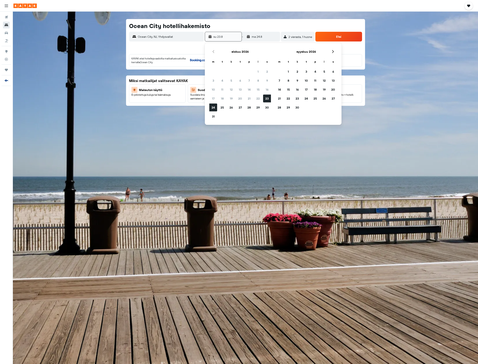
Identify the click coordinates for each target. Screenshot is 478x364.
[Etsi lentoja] (6, 17)
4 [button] (222, 80)
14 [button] (249, 89)
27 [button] (240, 107)
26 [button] (231, 107)
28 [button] (249, 107)
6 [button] (240, 80)
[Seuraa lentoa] (6, 59)
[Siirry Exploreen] (6, 51)
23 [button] (267, 98)
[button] (6, 6)
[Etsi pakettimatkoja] (6, 40)
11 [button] (222, 89)
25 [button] (222, 107)
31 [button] (213, 116)
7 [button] (249, 80)
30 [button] (267, 107)
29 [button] (258, 107)
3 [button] (213, 80)
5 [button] (231, 80)
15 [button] (258, 89)
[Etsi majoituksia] (6, 25)
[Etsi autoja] (6, 33)
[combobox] (170, 36)
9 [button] (267, 80)
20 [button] (240, 98)
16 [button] (267, 89)
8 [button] (258, 80)
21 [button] (249, 98)
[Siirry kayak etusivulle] (25, 6)
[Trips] (6, 70)
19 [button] (231, 98)
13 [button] (240, 89)
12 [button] (231, 89)
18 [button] (222, 98)
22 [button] (258, 98)
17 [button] (213, 98)
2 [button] (267, 71)
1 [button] (258, 71)
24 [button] (213, 107)
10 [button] (213, 89)
